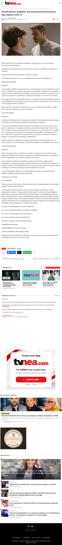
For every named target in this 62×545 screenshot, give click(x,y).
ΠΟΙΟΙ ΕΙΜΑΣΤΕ (16, 537)
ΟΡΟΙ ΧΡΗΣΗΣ (36, 537)
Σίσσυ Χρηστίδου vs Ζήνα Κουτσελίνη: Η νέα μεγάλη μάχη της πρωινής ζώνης (33, 504)
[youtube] (35, 530)
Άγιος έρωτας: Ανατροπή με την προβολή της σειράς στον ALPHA (9, 284)
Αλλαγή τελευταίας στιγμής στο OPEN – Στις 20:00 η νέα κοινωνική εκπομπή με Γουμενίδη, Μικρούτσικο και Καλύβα (32, 494)
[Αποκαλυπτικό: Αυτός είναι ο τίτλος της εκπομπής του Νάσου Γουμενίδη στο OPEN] (31, 404)
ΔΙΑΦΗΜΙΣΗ (26, 537)
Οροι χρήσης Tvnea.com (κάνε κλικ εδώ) (12, 312)
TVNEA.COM (5, 306)
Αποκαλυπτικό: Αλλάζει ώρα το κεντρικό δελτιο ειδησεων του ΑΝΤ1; (32, 484)
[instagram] (30, 530)
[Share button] (34, 252)
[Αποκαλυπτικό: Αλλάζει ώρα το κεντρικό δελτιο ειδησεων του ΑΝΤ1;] (4, 484)
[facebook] (27, 530)
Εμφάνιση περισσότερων (52, 267)
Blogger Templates (25, 541)
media (11, 8)
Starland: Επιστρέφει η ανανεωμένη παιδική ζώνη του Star (30, 284)
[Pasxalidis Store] (13, 448)
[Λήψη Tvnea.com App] (31, 370)
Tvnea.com (49, 309)
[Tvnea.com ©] (12, 3)
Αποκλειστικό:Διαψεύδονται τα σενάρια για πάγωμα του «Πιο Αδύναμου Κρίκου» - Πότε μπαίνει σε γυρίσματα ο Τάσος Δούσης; (34, 514)
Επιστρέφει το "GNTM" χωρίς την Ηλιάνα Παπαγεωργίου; (50, 284)
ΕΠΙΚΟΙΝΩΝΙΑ (46, 537)
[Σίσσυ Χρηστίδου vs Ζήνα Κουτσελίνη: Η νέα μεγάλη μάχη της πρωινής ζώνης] (4, 503)
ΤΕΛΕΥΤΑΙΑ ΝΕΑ (11, 248)
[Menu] (2, 3)
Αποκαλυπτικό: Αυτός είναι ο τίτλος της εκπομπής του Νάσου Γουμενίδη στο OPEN (29, 416)
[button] (60, 3)
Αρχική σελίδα (5, 8)
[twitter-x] (32, 530)
